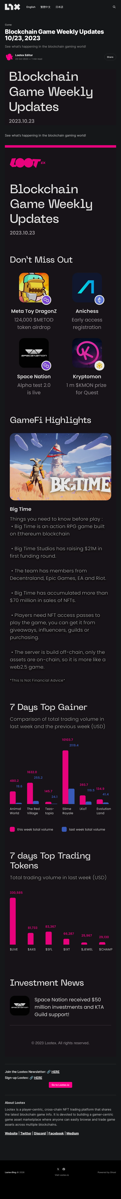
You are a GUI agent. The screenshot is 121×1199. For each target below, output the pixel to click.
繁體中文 (45, 6)
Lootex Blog (10, 1172)
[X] (58, 1169)
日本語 (59, 6)
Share (110, 57)
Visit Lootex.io (62, 1175)
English (30, 6)
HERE (56, 1072)
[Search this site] (114, 6)
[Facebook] (64, 1169)
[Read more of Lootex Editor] (9, 57)
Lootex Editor (24, 55)
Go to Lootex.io (60, 1084)
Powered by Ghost (107, 1172)
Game (8, 24)
